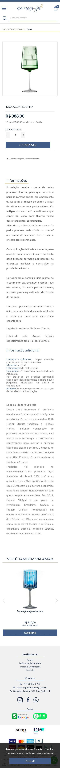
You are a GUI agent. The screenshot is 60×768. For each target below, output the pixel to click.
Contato (30, 670)
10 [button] (49, 634)
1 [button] (6, 634)
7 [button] (34, 634)
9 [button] (44, 634)
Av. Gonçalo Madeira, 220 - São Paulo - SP (30, 691)
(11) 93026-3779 (31, 684)
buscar (5, 18)
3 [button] (15, 634)
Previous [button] (3, 600)
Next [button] (56, 600)
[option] (30, 600)
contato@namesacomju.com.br (31, 687)
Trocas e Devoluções (30, 666)
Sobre (30, 660)
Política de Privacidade (30, 663)
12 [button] (30, 638)
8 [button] (39, 634)
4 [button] (20, 634)
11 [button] (54, 634)
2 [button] (10, 634)
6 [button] (30, 634)
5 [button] (25, 634)
